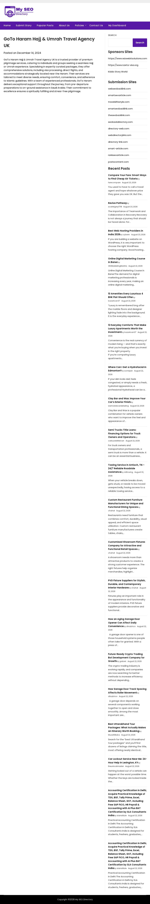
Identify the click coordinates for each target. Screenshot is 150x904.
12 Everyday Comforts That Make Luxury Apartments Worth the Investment (127, 328)
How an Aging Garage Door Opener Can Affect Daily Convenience (124, 622)
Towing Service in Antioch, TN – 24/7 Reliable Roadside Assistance (126, 468)
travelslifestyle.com (118, 101)
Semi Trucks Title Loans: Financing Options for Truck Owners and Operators (124, 433)
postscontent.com (118, 161)
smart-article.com (118, 148)
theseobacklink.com (119, 115)
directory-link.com (118, 141)
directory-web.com (118, 128)
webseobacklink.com (119, 88)
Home (7, 25)
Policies (79, 25)
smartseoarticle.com (119, 95)
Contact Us (96, 25)
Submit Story (23, 25)
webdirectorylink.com (119, 135)
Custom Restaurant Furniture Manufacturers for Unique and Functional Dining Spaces (125, 503)
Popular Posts (45, 25)
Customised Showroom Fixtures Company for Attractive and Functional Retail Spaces (126, 545)
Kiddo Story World (117, 71)
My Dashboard (117, 25)
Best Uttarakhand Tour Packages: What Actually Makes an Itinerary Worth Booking (127, 727)
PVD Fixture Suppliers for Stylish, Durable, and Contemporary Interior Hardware (126, 584)
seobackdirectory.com (120, 121)
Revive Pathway (117, 203)
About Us (64, 25)
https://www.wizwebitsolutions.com (127, 58)
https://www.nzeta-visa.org (123, 65)
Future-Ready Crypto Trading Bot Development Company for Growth (126, 658)
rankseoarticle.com (118, 155)
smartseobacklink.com (120, 108)
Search (112, 35)
